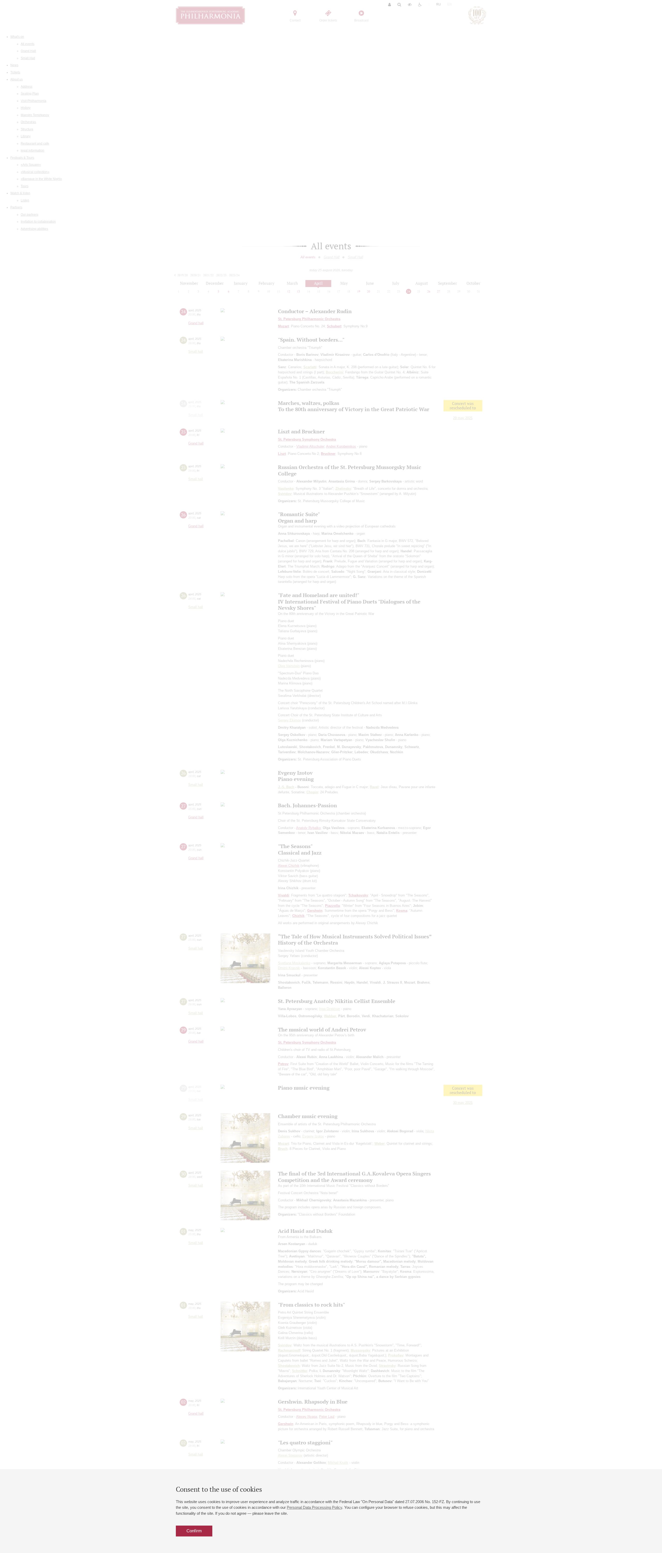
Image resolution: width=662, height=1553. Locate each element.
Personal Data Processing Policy (314, 1507)
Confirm (194, 1530)
